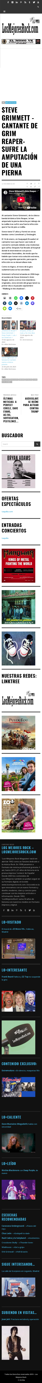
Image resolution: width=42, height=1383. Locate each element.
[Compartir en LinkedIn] (31, 186)
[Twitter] (34, 2)
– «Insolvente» (21, 1238)
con (12, 1170)
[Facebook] (8, 2)
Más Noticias (11, 102)
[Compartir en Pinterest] (38, 183)
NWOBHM (21, 380)
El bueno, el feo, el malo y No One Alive (27, 332)
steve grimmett (7, 382)
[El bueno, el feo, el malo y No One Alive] (28, 325)
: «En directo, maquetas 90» (21, 1070)
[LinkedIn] (17, 2)
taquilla (5, 538)
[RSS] (25, 2)
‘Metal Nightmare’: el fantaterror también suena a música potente (9, 361)
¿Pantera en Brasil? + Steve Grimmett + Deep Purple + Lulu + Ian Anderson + (9, 334)
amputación (5, 380)
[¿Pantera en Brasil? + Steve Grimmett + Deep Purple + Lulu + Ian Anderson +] (10, 325)
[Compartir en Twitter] (31, 183)
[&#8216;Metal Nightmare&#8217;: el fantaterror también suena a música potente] (10, 352)
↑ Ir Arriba (21, 1380)
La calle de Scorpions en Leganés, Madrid (21, 1271)
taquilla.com (7, 511)
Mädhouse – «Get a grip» (13, 1247)
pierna (35, 380)
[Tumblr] (29, 2)
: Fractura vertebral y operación (20, 1319)
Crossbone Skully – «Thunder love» (17, 1242)
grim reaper (14, 380)
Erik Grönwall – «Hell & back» (15, 1251)
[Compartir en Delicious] (34, 186)
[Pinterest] (21, 2)
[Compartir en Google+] (34, 183)
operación (29, 380)
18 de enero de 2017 (9, 184)
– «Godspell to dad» (16, 1233)
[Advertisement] (21, 75)
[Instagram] (12, 2)
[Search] (4, 11)
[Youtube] (38, 2)
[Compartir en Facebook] (27, 183)
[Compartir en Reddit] (38, 186)
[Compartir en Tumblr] (27, 186)
